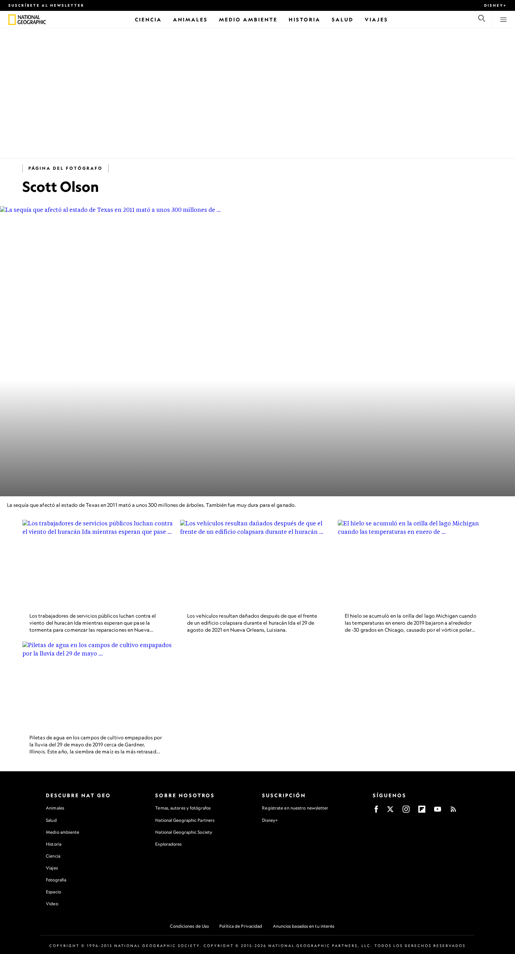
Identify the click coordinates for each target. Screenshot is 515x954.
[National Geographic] (12, 19)
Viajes (52, 868)
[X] (390, 811)
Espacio (53, 891)
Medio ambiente (62, 832)
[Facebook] (376, 811)
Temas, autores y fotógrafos (183, 808)
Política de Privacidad (240, 926)
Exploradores (168, 844)
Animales (55, 808)
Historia (53, 844)
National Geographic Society (183, 832)
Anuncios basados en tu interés (304, 926)
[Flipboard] (421, 811)
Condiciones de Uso (189, 926)
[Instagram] (406, 811)
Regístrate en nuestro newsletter (295, 808)
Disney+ (495, 5)
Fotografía (56, 879)
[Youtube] (437, 811)
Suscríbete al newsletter (46, 5)
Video (52, 903)
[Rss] (453, 811)
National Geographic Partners (184, 820)
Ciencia (53, 856)
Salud (51, 820)
